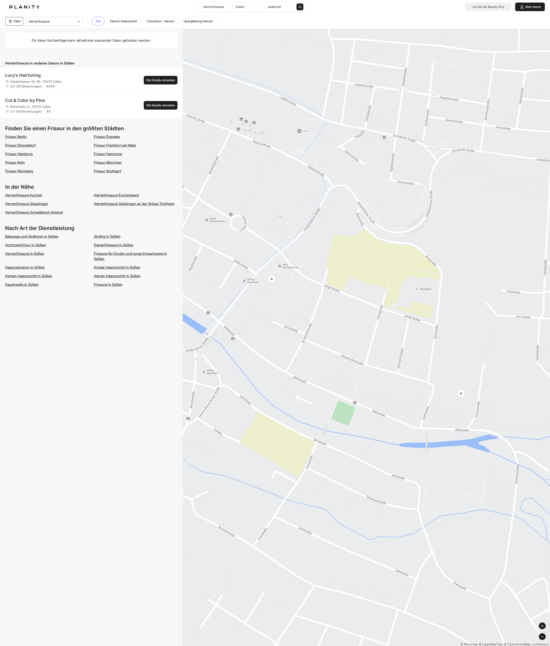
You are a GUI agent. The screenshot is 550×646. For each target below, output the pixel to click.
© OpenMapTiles (491, 644)
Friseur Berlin (16, 137)
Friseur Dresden (107, 137)
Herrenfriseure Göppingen (26, 204)
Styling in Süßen (107, 236)
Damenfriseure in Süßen (113, 245)
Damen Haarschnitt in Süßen (28, 276)
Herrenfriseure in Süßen (24, 253)
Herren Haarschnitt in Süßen (117, 276)
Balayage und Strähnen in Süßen (31, 236)
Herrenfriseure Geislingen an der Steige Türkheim (134, 204)
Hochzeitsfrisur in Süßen (25, 245)
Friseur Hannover (108, 154)
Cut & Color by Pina (25, 100)
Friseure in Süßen (108, 284)
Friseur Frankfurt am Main (115, 145)
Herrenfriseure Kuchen (23, 195)
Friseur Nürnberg (19, 171)
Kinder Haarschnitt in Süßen (117, 267)
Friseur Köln (15, 162)
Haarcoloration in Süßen (25, 267)
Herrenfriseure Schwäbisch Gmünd (34, 212)
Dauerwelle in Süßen (22, 284)
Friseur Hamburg (19, 154)
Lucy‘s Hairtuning (23, 75)
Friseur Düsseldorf (20, 145)
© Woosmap (469, 644)
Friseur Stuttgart (107, 171)
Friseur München (108, 162)
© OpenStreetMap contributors (526, 644)
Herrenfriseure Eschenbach (116, 195)
